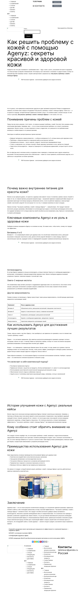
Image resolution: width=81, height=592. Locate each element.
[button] (18, 14)
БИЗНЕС (12, 9)
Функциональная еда (50, 552)
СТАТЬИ (12, 5)
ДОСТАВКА (30, 558)
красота (30, 197)
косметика (50, 203)
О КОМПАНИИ (14, 3)
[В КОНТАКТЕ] (31, 6)
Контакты (47, 562)
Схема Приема (48, 560)
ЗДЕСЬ (17, 530)
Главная (46, 546)
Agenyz (15, 75)
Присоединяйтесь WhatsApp (65, 28)
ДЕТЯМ (12, 7)
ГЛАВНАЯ (13, 1)
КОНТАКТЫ (30, 556)
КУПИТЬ (12, 11)
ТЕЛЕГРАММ (37, 1)
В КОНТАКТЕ (39, 6)
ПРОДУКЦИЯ (31, 554)
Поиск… (26, 28)
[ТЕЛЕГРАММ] (31, 2)
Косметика (47, 554)
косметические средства (32, 108)
